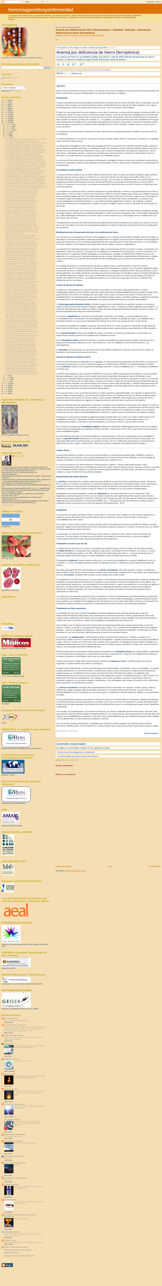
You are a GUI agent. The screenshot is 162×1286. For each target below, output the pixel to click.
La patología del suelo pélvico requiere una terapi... (20, 278)
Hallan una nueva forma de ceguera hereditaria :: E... (21, 361)
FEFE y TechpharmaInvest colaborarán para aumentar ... (22, 331)
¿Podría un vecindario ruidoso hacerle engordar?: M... (21, 215)
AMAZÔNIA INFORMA (12, 1232)
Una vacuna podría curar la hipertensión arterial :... (20, 363)
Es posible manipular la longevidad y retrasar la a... (20, 259)
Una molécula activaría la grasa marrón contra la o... (21, 333)
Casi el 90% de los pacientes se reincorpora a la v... (21, 265)
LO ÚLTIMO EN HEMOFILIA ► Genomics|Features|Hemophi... (24, 157)
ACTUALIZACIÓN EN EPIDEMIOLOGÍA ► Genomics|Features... (25, 172)
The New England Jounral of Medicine (99, 69)
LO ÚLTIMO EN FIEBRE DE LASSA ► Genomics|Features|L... (24, 156)
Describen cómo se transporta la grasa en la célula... (21, 350)
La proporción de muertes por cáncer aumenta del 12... (22, 193)
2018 (6, 116)
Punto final (7, 1180)
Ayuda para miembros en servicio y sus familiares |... (21, 235)
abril (6, 376)
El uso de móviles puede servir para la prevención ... (21, 248)
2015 (6, 122)
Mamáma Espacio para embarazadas (17, 1250)
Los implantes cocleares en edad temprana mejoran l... (22, 200)
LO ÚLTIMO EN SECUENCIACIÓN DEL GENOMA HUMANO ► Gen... (27, 187)
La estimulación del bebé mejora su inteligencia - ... (20, 339)
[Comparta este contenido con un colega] (68, 64)
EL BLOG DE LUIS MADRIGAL (15, 1134)
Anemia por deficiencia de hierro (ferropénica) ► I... (21, 294)
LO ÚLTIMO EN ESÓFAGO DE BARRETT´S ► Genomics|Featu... (25, 167)
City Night (17, 1165)
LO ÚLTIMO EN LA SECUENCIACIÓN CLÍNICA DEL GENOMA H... (25, 185)
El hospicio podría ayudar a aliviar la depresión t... (20, 211)
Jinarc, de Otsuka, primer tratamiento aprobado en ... (21, 255)
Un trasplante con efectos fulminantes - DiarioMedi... (21, 276)
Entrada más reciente (63, 866)
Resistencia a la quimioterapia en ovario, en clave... (20, 344)
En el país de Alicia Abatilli (13, 1156)
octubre (8, 128)
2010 (6, 391)
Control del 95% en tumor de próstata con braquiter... (21, 342)
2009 (6, 393)
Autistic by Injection (11, 1184)
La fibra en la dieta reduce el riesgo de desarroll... (20, 357)
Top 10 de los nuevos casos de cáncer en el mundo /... (22, 292)
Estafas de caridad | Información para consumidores (21, 290)
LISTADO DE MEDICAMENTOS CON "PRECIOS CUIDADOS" (23, 1242)
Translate (18, 91)
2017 (6, 118)
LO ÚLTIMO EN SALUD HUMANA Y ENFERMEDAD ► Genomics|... (26, 163)
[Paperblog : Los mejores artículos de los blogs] (8, 629)
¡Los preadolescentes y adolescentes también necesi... (22, 230)
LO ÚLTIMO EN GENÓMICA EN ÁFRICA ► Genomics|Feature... (25, 159)
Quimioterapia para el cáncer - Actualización (18, 300)
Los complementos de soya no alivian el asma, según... (22, 327)
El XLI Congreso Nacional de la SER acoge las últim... (21, 311)
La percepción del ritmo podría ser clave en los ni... (20, 220)
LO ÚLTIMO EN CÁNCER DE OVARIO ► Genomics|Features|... (25, 146)
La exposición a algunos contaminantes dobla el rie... (21, 202)
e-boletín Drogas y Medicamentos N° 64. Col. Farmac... (22, 239)
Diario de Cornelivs (11, 1089)
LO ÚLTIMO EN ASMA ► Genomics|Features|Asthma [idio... (23, 169)
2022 (6, 108)
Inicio (110, 866)
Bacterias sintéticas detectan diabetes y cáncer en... (21, 355)
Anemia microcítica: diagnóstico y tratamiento (76, 752)
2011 (6, 389)
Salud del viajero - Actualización (14, 233)
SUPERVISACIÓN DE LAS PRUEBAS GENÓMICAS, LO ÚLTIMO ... (26, 183)
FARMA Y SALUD (10, 1240)
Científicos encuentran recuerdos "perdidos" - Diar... (21, 268)
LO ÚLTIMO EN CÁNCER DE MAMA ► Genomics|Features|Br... (25, 181)
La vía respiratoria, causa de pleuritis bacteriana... (20, 283)
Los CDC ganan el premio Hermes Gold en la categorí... (22, 231)
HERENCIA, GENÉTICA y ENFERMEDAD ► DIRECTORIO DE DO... (26, 139)
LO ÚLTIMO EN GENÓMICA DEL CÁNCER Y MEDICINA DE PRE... (26, 165)
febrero (7, 379)
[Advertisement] (75, 847)
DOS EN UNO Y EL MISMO (13, 1136)
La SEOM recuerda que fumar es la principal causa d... (22, 191)
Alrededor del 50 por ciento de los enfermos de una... (21, 359)
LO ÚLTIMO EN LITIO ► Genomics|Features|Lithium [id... (23, 154)
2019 (6, 114)
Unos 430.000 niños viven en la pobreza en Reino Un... (22, 194)
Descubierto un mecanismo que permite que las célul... (22, 374)
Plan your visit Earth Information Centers (16, 1020)
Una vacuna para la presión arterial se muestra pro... (21, 206)
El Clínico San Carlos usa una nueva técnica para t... (21, 250)
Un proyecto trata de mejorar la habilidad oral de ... (20, 196)
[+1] (89, 64)
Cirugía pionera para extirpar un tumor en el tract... (20, 279)
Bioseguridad (9, 1044)
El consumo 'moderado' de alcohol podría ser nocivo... (21, 226)
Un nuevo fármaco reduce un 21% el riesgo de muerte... (22, 364)
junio (7, 135)
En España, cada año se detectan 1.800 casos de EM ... (22, 353)
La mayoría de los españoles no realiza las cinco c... (21, 241)
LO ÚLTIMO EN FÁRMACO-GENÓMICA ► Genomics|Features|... (25, 180)
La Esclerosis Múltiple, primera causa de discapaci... (21, 320)
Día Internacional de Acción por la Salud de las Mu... (21, 287)
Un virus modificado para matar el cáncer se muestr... (21, 298)
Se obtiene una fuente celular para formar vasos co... (21, 261)
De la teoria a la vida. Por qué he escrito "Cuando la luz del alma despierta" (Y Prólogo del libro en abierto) (30, 1093)
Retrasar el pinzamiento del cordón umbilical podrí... (21, 209)
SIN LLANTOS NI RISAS (21, 1219)
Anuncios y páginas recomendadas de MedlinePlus (20, 366)
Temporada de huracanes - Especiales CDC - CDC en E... (23, 228)
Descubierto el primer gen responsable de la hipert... (21, 309)
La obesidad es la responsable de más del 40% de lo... (21, 244)
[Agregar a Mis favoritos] (81, 64)
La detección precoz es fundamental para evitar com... (21, 303)
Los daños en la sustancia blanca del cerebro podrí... (21, 222)
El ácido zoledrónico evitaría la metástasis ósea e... (20, 346)
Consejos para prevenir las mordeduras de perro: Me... (22, 324)
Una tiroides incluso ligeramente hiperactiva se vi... (20, 207)
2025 (6, 102)
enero (7, 381)
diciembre (8, 124)
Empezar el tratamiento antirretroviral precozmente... (21, 267)
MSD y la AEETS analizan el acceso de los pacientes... (22, 315)
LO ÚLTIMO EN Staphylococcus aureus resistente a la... (22, 141)
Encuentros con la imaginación (15, 1178)
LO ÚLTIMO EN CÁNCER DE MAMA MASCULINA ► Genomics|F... (26, 176)
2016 (6, 120)
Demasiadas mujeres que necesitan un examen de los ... (22, 322)
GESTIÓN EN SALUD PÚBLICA (15, 1025)
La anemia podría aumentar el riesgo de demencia (77, 756)
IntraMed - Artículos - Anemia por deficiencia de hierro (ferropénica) (80, 35)
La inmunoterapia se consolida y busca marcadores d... (22, 189)
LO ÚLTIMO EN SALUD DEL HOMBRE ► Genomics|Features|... (25, 148)
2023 (6, 106)
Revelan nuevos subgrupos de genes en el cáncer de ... (22, 335)
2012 (6, 387)
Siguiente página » (151, 733)
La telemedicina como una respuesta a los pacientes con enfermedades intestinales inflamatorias (27, 1123)
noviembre (8, 126)
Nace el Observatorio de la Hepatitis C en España (20, 305)
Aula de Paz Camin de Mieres (14, 1104)
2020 (6, 112)
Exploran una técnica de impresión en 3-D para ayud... (21, 263)
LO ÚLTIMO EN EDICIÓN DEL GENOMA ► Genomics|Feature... (25, 161)
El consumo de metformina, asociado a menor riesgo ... (22, 270)
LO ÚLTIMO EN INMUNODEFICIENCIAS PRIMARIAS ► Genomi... (25, 143)
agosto (7, 132)
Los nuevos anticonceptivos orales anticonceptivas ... (21, 351)
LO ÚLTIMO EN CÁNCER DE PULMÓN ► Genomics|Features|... (25, 152)
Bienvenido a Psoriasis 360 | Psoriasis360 (19, 1256)
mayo (7, 137)
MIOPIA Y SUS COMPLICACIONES (25, 1143)
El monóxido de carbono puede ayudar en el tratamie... (21, 253)
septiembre (9, 130)
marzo (7, 377)
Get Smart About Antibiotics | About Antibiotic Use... (20, 329)
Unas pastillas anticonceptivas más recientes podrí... (21, 218)
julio (6, 133)
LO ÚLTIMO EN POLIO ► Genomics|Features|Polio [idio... (23, 174)
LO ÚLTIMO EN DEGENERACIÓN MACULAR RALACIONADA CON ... (27, 150)
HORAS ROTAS (9, 1074)
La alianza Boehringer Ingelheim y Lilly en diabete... (20, 302)
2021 (6, 110)
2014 (6, 383)
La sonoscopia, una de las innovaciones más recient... (21, 246)
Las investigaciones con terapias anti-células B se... (21, 257)
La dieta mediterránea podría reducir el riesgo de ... (20, 252)
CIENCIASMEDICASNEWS (13, 1035)
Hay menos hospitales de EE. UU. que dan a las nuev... (22, 213)
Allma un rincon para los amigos (15, 1247)
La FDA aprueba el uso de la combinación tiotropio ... (21, 198)
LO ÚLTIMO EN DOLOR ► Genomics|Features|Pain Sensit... (24, 145)
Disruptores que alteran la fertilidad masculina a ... (20, 340)
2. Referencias (76, 73)
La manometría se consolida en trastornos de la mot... (21, 274)
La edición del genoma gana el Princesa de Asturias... (21, 296)
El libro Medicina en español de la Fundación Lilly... (20, 316)
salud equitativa (20, 456)
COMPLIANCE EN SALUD (22, 1061)
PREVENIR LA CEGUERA (13, 1141)
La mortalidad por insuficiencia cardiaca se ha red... (21, 337)
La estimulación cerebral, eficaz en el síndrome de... (21, 313)
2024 (6, 104)
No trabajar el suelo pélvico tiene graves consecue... (21, 243)
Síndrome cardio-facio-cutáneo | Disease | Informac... (21, 289)
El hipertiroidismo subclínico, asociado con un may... (21, 368)
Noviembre (7, 1158)
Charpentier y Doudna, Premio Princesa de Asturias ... (21, 285)
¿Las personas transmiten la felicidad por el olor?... (20, 204)
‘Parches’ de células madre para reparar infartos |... (21, 237)
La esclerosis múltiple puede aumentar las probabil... (21, 224)
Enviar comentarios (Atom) (76, 871)
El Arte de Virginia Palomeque (15, 1163)
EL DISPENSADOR (11, 1018)
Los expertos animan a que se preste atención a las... (21, 326)
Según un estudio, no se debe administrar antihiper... (21, 217)
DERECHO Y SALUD (11, 1059)
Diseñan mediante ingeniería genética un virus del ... (21, 370)
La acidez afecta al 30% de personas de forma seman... (22, 281)
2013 (6, 385)
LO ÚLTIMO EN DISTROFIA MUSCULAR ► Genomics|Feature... (25, 170)
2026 (6, 100)
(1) (76, 64)
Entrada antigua (154, 866)
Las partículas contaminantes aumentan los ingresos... (22, 372)
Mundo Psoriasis (10, 1200)
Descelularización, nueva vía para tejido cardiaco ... (21, 272)
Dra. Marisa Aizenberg (12, 1119)
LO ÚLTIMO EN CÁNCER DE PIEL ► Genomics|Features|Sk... (24, 178)
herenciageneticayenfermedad (40, 9)
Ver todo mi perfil (7, 505)
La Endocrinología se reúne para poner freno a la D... (21, 318)
